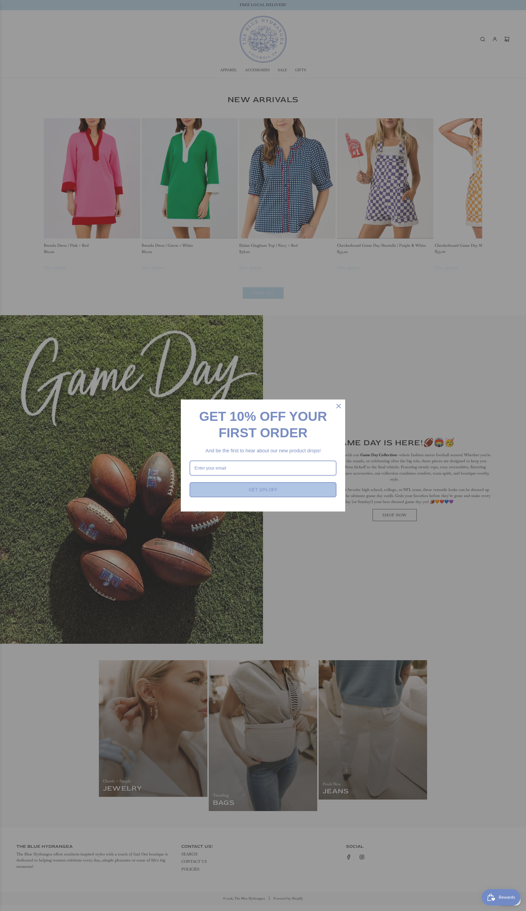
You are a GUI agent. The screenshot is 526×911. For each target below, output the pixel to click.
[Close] (338, 406)
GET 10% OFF (263, 489)
